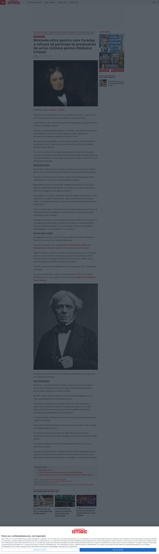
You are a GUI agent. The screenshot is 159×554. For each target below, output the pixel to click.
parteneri (11, 538)
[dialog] (79, 540)
